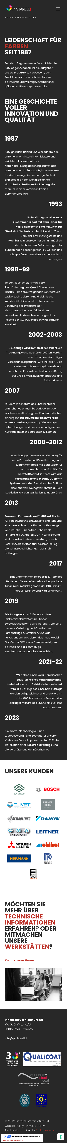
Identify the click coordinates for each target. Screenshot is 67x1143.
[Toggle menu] (58, 9)
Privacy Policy (35, 1126)
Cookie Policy (14, 1126)
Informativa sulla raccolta (13, 1140)
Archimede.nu (45, 1130)
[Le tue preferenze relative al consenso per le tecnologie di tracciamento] (60, 1136)
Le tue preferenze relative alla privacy (25, 1136)
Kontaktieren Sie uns (19, 960)
